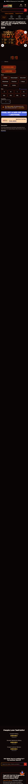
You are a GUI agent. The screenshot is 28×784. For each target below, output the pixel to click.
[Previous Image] (2, 45)
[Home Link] (7, 6)
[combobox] (12, 10)
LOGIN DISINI (8, 71)
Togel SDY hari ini (7, 780)
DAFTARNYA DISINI (9, 67)
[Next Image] (25, 45)
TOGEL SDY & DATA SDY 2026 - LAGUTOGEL (14, 113)
